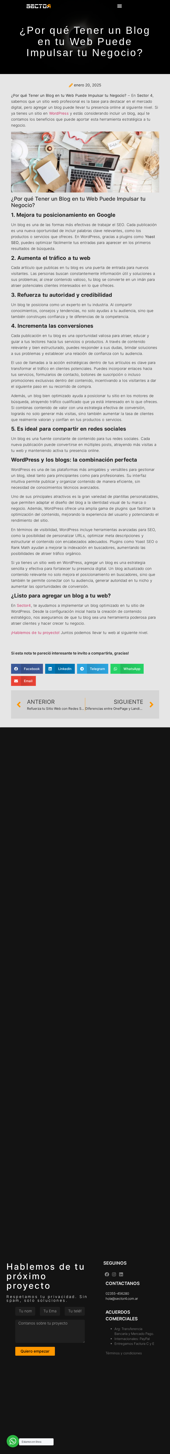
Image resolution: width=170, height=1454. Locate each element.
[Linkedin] (121, 1274)
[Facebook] (106, 1274)
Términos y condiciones (124, 1353)
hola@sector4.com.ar (122, 1298)
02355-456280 (117, 1293)
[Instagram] (114, 1274)
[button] (119, 6)
